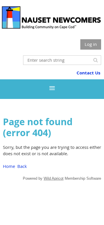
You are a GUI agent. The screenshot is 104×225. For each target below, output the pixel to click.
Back (22, 166)
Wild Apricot (54, 178)
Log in (91, 44)
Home (9, 166)
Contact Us (88, 73)
